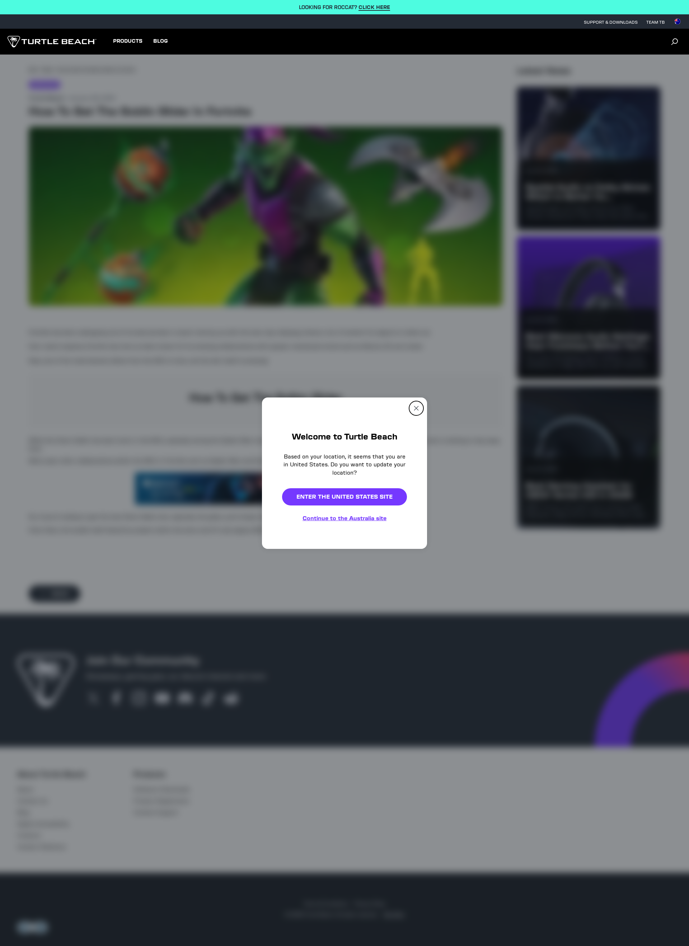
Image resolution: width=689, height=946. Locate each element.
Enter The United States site (344, 496)
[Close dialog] (416, 408)
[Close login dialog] (411, 640)
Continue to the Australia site (344, 518)
